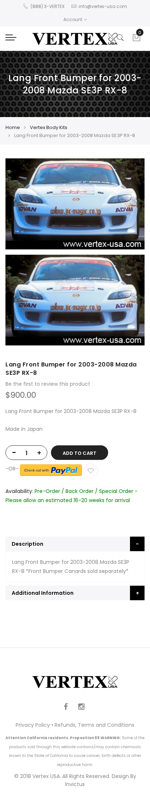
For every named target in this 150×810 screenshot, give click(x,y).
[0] (137, 39)
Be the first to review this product (47, 384)
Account (72, 19)
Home (12, 127)
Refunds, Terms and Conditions (94, 725)
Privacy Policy (33, 725)
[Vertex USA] (75, 39)
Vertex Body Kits (48, 127)
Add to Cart (79, 453)
